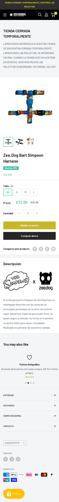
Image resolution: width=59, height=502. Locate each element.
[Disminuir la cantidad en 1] (19, 213)
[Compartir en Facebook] (34, 248)
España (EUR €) (12, 442)
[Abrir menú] (5, 15)
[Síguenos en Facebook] (5, 459)
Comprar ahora (29, 235)
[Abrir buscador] (40, 15)
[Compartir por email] (53, 248)
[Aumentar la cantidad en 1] (36, 213)
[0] (53, 15)
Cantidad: (8, 213)
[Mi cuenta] (46, 15)
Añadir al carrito (29, 225)
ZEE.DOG (7, 174)
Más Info (29, 376)
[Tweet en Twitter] (47, 248)
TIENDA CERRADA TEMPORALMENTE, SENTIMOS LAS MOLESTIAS (29, 4)
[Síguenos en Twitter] (12, 459)
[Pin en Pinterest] (41, 248)
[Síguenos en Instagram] (18, 459)
